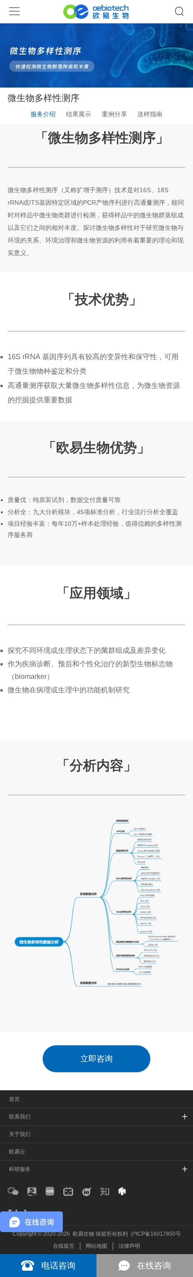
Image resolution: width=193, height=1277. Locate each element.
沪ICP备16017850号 (156, 1234)
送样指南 (149, 114)
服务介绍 (43, 114)
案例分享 (114, 114)
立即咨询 (96, 1058)
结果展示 (78, 114)
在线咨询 (154, 1265)
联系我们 (20, 1117)
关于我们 (20, 1134)
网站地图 (96, 1246)
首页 (14, 1099)
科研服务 (20, 1169)
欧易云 (17, 1152)
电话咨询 (58, 1265)
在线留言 (64, 1246)
